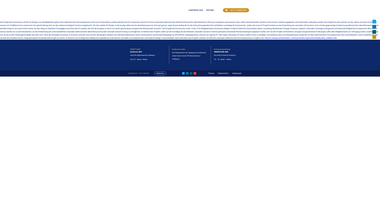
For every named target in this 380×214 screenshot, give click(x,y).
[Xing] (374, 32)
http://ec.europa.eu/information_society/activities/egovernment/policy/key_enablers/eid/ (301, 38)
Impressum (237, 73)
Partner (210, 10)
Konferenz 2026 (196, 10)
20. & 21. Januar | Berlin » (139, 59)
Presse (211, 73)
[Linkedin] (374, 27)
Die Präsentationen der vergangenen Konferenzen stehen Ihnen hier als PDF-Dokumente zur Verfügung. (189, 56)
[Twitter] (374, 22)
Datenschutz (223, 73)
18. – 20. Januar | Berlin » (223, 59)
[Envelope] (374, 37)
